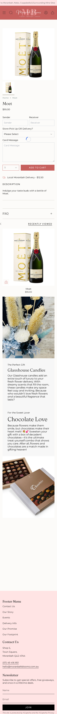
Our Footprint (10, 634)
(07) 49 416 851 (11, 662)
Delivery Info (10, 623)
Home (6, 98)
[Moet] (28, 257)
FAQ (6, 213)
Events (6, 617)
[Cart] (52, 12)
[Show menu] (4, 12)
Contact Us (9, 606)
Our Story (8, 612)
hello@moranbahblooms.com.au (21, 666)
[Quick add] (6, 282)
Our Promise (10, 628)
